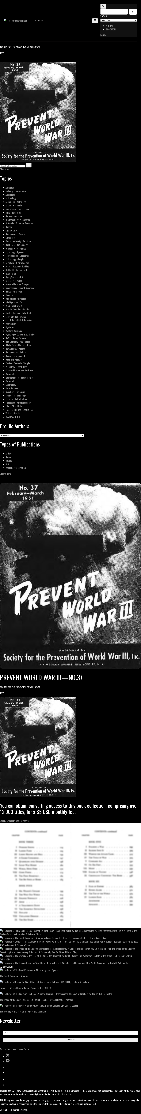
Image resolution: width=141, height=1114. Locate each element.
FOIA (7, 464)
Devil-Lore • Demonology (17, 245)
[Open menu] (95, 20)
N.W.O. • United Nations (16, 338)
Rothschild (10, 381)
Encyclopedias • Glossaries (17, 255)
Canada (9, 227)
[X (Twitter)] (5, 60)
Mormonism (11, 323)
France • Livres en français (17, 284)
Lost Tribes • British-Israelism (19, 320)
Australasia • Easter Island (17, 209)
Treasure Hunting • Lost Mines (19, 410)
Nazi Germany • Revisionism (18, 341)
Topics (103, 16)
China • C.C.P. (11, 230)
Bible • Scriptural (13, 212)
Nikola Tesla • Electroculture (18, 345)
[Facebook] (1, 60)
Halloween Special (14, 291)
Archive (3, 1049)
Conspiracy (10, 237)
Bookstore (11, 1049)
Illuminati (10, 295)
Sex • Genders (12, 388)
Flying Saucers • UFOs (15, 277)
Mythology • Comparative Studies (20, 334)
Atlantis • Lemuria (14, 205)
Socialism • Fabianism (15, 392)
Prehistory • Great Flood (16, 367)
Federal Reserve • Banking (17, 266)
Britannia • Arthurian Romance (19, 223)
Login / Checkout (7, 820)
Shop (38, 934)
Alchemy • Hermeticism (16, 191)
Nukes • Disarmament (15, 356)
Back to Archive (22, 820)
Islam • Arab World (14, 306)
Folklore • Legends (14, 280)
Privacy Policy (23, 1049)
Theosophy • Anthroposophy (18, 402)
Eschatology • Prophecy (16, 259)
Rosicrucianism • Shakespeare (19, 377)
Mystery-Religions (14, 331)
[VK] (8, 60)
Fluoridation (11, 273)
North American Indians (16, 352)
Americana (10, 194)
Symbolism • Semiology (16, 395)
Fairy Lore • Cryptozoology (17, 263)
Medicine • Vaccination (16, 467)
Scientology (11, 384)
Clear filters (5, 169)
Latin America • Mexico (16, 316)
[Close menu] (103, 6)
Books (8, 457)
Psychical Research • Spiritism (19, 370)
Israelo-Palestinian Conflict (18, 309)
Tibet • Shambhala (14, 406)
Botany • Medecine (14, 216)
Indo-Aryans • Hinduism (16, 298)
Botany (9, 460)
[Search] (133, 12)
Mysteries (10, 327)
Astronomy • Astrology (16, 202)
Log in (103, 35)
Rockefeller (11, 374)
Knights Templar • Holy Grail (18, 313)
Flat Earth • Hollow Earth (16, 270)
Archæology (11, 198)
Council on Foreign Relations (18, 241)
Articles (9, 453)
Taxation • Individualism (16, 399)
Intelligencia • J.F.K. (14, 302)
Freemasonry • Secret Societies (20, 288)
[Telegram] (11, 60)
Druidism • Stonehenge (16, 248)
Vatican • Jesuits (13, 413)
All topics (10, 187)
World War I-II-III (13, 417)
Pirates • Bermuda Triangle (18, 363)
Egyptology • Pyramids (15, 252)
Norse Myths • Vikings (15, 348)
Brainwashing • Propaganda (18, 219)
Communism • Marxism (16, 234)
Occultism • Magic (13, 359)
